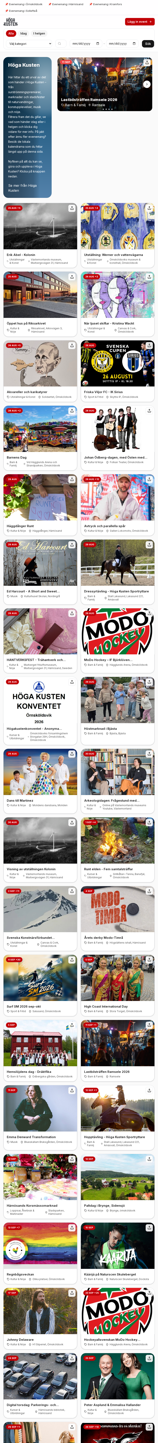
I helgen (39, 33)
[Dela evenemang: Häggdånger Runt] (72, 479)
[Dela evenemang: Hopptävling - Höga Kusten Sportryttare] (149, 1090)
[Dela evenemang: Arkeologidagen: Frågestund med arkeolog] (149, 754)
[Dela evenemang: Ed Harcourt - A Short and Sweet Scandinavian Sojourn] (72, 544)
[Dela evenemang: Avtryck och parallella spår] (149, 479)
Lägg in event (137, 21)
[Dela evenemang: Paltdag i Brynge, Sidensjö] (149, 1159)
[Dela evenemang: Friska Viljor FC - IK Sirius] (149, 345)
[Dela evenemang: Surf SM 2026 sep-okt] (72, 960)
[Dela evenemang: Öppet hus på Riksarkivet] (72, 277)
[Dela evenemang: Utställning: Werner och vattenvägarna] (149, 208)
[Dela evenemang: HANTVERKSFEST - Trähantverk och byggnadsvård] (72, 613)
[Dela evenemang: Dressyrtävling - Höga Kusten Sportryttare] (149, 544)
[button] (99, 109)
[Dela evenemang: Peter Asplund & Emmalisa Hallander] (149, 1358)
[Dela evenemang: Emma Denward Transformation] (72, 1090)
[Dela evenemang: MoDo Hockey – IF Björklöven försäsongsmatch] (149, 613)
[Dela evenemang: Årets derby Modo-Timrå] (149, 891)
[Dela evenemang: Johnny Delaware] (72, 1293)
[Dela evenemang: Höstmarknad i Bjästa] (149, 682)
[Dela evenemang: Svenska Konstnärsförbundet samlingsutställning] (72, 891)
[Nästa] (147, 84)
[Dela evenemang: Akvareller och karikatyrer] (72, 345)
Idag (23, 33)
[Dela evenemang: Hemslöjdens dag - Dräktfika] (72, 1025)
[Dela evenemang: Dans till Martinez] (72, 754)
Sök (148, 43)
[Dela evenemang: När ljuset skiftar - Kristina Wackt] (149, 277)
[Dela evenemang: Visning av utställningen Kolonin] (72, 822)
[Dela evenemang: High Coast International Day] (149, 960)
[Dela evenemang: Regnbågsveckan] (72, 1227)
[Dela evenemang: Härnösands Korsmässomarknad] (72, 1159)
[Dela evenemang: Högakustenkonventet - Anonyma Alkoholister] (72, 682)
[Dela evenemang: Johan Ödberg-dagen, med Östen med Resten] (149, 411)
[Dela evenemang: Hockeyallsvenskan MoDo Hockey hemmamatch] (149, 1293)
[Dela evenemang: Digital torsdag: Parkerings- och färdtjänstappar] (72, 1358)
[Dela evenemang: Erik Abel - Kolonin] (72, 208)
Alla (11, 33)
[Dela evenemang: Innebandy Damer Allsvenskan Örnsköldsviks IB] (149, 1427)
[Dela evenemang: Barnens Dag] (72, 411)
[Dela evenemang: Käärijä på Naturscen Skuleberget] (149, 1227)
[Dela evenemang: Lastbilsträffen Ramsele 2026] (147, 62)
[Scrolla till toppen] (10, 22)
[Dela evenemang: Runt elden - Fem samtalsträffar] (149, 822)
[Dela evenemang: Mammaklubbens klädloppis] (72, 1427)
